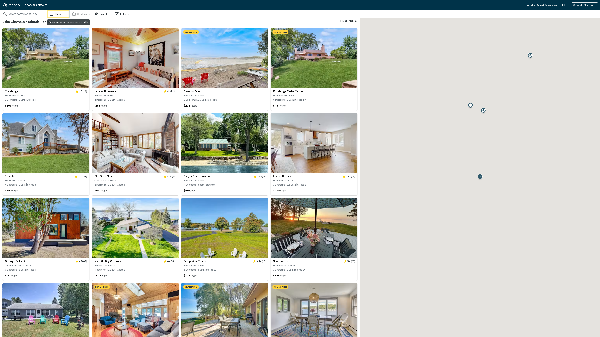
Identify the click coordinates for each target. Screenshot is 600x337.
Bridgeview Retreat (196, 261)
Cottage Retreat (15, 261)
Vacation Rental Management (542, 5)
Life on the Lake (282, 176)
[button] (69, 14)
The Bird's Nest (103, 176)
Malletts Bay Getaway (107, 261)
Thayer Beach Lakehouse (199, 176)
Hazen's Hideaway (105, 91)
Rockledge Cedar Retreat (289, 91)
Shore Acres (280, 261)
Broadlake (11, 176)
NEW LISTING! (191, 32)
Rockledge (11, 91)
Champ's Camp (192, 91)
